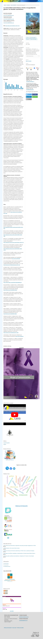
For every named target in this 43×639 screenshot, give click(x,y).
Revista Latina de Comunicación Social (11, 1)
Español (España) (6, 442)
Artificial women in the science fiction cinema (11, 548)
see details (12, 610)
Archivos (8, 5)
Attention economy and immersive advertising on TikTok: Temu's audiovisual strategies (18, 550)
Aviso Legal (14, 627)
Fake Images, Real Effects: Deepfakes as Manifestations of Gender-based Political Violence (19, 553)
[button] (29, 94)
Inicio (5, 5)
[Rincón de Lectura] (9, 460)
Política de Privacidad (7, 627)
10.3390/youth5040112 (30, 81)
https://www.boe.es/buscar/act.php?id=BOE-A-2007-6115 (13, 242)
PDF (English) (33, 37)
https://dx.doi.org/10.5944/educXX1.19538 (10, 332)
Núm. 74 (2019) (13, 5)
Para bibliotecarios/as (6, 566)
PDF (28, 37)
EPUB (28, 39)
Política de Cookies (20, 627)
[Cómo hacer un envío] (14, 424)
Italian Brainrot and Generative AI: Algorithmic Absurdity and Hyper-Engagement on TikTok (19, 545)
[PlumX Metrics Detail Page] (12, 600)
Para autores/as (5, 564)
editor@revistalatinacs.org (23, 616)
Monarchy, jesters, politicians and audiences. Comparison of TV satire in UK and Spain (18, 555)
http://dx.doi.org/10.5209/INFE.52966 (10, 313)
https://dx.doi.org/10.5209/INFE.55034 (10, 290)
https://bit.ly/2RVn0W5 (16, 258)
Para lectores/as (5, 563)
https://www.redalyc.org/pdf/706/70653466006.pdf (12, 282)
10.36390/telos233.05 (30, 89)
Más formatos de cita (30, 56)
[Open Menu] (3, 1)
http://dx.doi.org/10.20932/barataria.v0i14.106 (11, 264)
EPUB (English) (34, 39)
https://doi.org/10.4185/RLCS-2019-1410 (12, 25)
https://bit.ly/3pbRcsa (19, 336)
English (4, 444)
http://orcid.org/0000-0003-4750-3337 (8, 15)
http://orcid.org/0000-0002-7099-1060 (8, 19)
